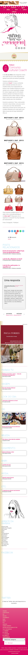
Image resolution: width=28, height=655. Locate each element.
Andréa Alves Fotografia (6, 528)
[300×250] (12, 343)
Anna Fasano (4, 529)
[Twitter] (16, 48)
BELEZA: (5, 435)
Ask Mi (2, 530)
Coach (10, 83)
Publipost (11, 65)
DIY (3, 614)
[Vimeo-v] (22, 48)
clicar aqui (7, 216)
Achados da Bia (4, 526)
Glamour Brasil (4, 538)
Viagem (5, 611)
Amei (9, 239)
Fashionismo (4, 536)
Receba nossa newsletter (10, 627)
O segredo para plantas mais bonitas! (11, 490)
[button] (9, 231)
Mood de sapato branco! (8, 477)
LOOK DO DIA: (8, 396)
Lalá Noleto (3, 540)
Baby (4, 619)
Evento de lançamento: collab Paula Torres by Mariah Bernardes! (13, 251)
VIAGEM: (5, 384)
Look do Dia (6, 612)
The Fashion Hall (5, 544)
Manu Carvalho (4, 542)
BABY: (4, 461)
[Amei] (8, 237)
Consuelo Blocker (5, 533)
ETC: (3, 486)
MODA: (4, 473)
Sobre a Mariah (7, 625)
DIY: (3, 409)
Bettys (2, 532)
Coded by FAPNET (14, 653)
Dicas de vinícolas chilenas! (8, 387)
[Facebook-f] (19, 48)
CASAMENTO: (8, 448)
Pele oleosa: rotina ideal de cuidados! (11, 439)
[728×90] (14, 4)
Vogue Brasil (4, 545)
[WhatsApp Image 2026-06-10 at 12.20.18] (12, 362)
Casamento (6, 617)
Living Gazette (4, 541)
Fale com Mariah (7, 629)
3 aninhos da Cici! (6, 464)
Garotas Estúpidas (5, 537)
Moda (4, 620)
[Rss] (24, 48)
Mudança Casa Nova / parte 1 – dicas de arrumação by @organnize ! (11, 374)
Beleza (4, 616)
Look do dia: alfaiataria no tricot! (12, 259)
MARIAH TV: (7, 370)
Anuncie (5, 624)
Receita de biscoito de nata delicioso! (11, 426)
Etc (4, 622)
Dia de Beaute (4, 534)
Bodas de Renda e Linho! (8, 452)
